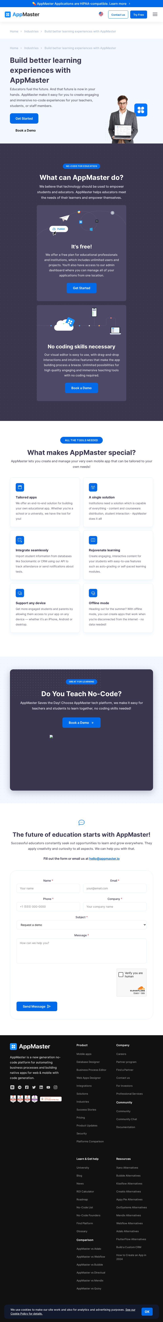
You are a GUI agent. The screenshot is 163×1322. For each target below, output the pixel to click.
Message (81, 935)
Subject (82, 917)
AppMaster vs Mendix (90, 1280)
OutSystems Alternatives (131, 1207)
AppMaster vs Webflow (91, 1256)
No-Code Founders (88, 1215)
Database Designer (88, 1061)
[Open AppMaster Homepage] (36, 1046)
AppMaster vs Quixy (89, 1288)
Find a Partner (124, 1069)
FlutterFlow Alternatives (131, 1239)
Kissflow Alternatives (129, 1183)
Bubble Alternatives (128, 1175)
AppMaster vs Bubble (90, 1264)
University (83, 1167)
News (80, 1183)
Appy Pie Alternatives (129, 1199)
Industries (83, 1101)
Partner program (126, 1061)
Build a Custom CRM (128, 1247)
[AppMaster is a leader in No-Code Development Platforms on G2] (13, 1099)
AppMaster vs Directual (91, 1272)
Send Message (34, 1006)
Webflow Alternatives (129, 1223)
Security (82, 1133)
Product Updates (87, 1125)
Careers (121, 1053)
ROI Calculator (85, 1191)
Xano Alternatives (127, 1167)
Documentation (125, 1127)
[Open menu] (155, 14)
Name (48, 880)
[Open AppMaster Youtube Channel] (48, 1087)
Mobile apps (84, 1053)
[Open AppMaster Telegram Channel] (19, 1087)
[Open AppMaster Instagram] (55, 1087)
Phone (48, 898)
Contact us (123, 1077)
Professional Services (129, 1093)
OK (147, 1312)
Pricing (81, 1117)
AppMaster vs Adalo (89, 1248)
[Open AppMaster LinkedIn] (41, 1087)
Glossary (82, 1231)
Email (114, 880)
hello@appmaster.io (104, 859)
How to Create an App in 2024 (131, 1257)
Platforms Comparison (90, 1141)
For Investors (124, 1085)
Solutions (82, 1093)
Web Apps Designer (89, 1077)
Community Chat (126, 1119)
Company (115, 898)
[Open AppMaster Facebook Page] (27, 1087)
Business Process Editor (91, 1069)
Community (123, 1111)
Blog (79, 1175)
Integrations (84, 1085)
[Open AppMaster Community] (12, 1087)
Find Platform (85, 1223)
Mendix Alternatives (128, 1215)
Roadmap (82, 1199)
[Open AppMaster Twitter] (34, 1087)
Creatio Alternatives (128, 1191)
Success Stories (86, 1109)
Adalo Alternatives (127, 1231)
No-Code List (85, 1207)
